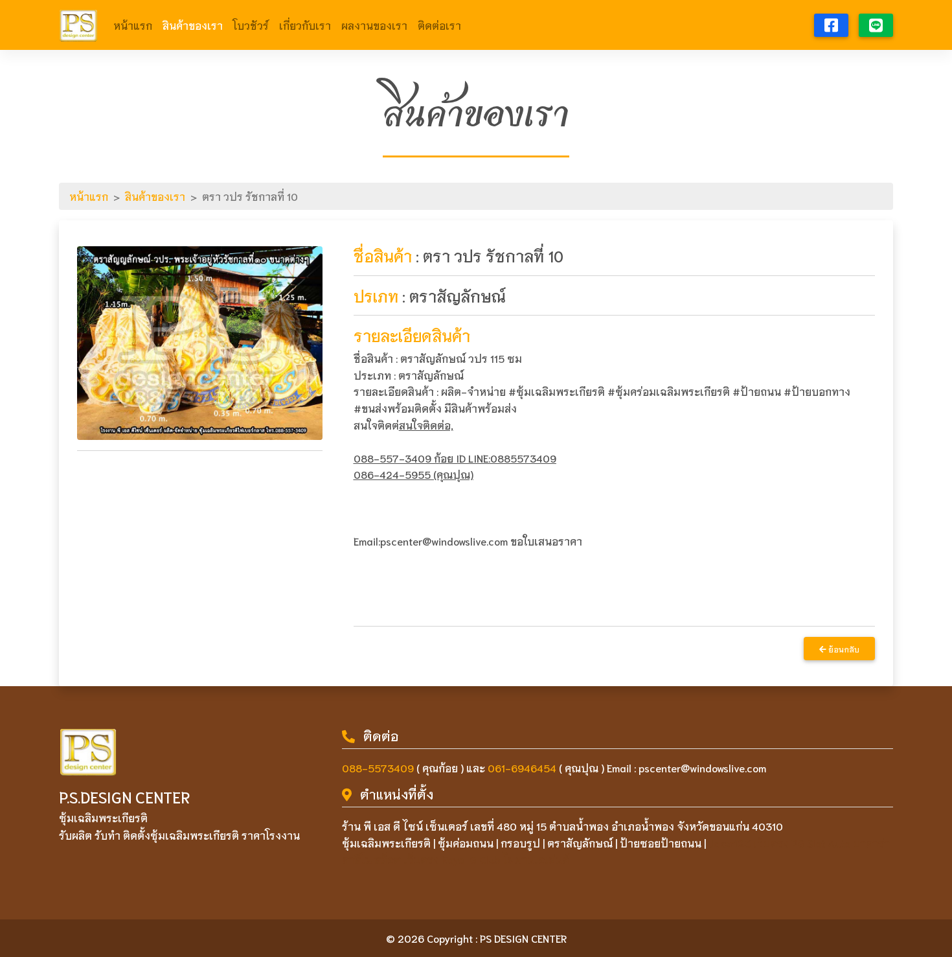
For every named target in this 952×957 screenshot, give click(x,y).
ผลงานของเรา (374, 25)
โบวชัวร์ (251, 25)
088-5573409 (378, 767)
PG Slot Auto (820, 842)
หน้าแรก (132, 25)
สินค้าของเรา (193, 25)
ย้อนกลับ (842, 649)
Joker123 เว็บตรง (748, 842)
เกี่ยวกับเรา (305, 25)
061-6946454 (522, 767)
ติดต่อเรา (439, 25)
